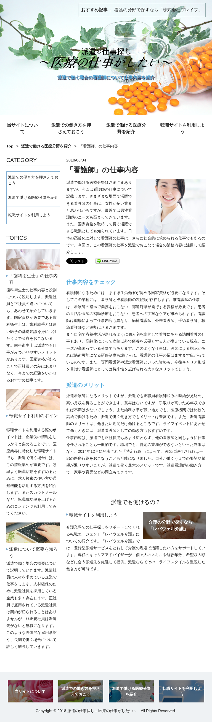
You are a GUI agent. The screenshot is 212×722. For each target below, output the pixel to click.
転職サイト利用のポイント (33, 419)
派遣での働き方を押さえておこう (71, 128)
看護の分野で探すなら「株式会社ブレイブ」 (158, 9)
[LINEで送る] (107, 260)
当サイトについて (22, 128)
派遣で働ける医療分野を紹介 (126, 128)
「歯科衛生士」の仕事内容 (33, 279)
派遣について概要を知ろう (33, 552)
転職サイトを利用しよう (182, 128)
